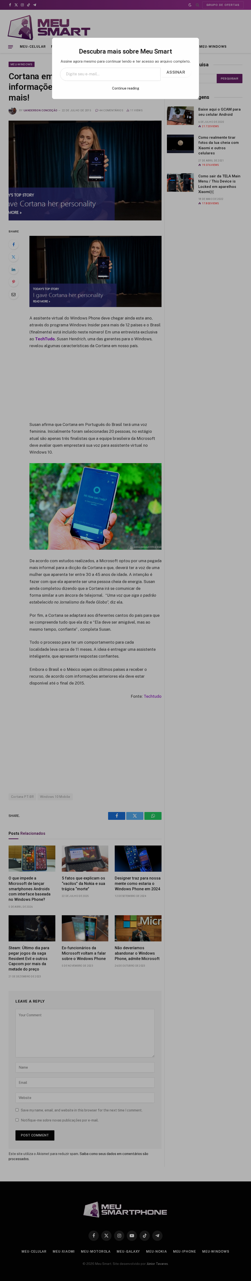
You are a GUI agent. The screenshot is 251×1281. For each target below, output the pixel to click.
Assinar (175, 72)
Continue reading (125, 88)
